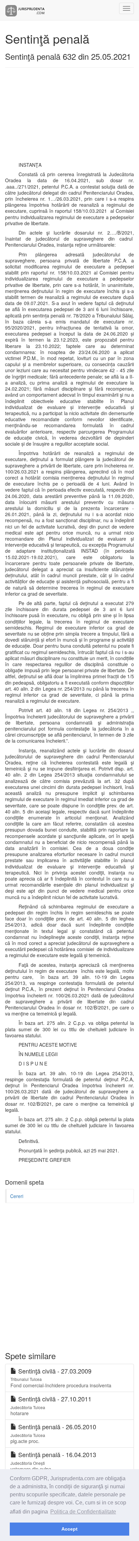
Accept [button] (69, 1529)
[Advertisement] (69, 118)
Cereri (16, 1196)
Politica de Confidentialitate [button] (83, 1511)
